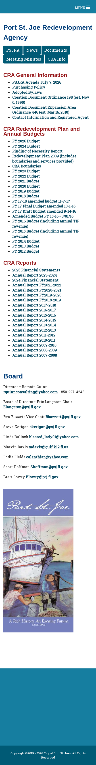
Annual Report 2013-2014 (34, 325)
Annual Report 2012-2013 (34, 330)
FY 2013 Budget (25, 246)
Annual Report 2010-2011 (33, 340)
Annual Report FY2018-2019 (36, 300)
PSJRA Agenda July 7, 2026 (36, 82)
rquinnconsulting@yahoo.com (30, 391)
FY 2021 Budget (25, 181)
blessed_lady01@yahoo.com (54, 436)
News (32, 50)
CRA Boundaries (26, 166)
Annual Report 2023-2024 (34, 275)
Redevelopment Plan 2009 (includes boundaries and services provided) (44, 158)
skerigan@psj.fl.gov (47, 426)
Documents (55, 50)
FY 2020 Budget (26, 186)
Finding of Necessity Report (37, 151)
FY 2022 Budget (26, 176)
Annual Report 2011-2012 (33, 335)
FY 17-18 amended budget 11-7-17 (41, 201)
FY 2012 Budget (25, 251)
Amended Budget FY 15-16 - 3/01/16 (42, 216)
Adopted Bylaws (27, 92)
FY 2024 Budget (26, 146)
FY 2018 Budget (25, 196)
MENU (80, 8)
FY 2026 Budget (26, 141)
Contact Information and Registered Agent (50, 117)
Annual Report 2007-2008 (34, 355)
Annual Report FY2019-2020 (36, 295)
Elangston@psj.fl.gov (22, 406)
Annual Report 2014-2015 (34, 320)
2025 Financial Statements (36, 270)
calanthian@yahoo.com (47, 456)
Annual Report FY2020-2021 (36, 290)
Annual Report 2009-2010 (34, 345)
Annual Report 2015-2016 (34, 315)
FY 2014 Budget (26, 241)
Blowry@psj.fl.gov (42, 476)
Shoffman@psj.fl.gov (49, 466)
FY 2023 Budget (26, 171)
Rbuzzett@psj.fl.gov (63, 416)
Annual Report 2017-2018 (34, 305)
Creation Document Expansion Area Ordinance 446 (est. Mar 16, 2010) (44, 109)
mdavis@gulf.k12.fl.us (48, 446)
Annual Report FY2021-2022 (36, 285)
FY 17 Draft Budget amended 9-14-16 (44, 211)
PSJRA (13, 50)
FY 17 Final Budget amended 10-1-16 (43, 206)
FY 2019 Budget (26, 191)
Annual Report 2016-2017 (34, 310)
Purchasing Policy (28, 87)
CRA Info (56, 59)
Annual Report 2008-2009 (34, 350)
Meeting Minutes (23, 59)
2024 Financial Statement (35, 280)
